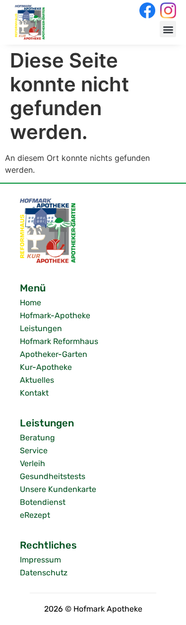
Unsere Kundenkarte (58, 489)
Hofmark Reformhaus (59, 341)
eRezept (35, 515)
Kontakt (34, 393)
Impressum (40, 559)
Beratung (37, 437)
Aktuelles (37, 380)
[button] (168, 29)
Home (30, 302)
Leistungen (41, 328)
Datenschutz (43, 572)
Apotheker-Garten (53, 354)
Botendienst (42, 502)
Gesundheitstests (52, 476)
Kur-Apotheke (46, 367)
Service (34, 450)
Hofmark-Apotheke (55, 315)
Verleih (32, 463)
